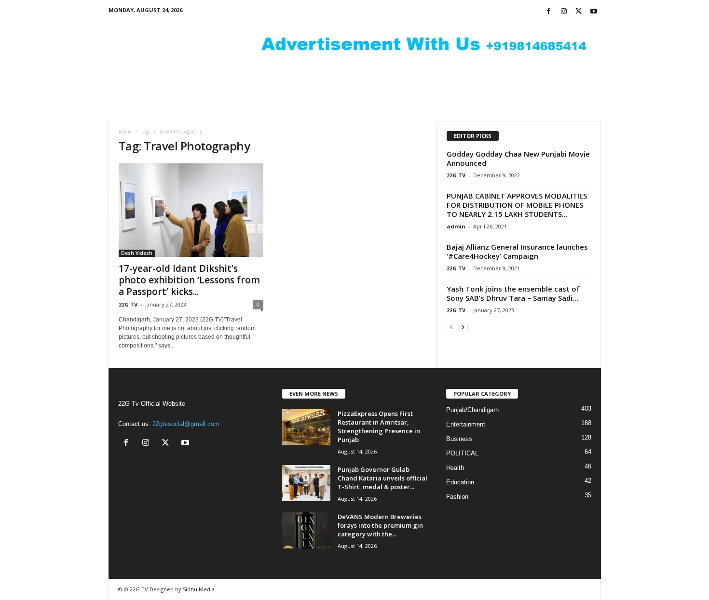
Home (125, 131)
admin (456, 226)
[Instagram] (564, 12)
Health (455, 467)
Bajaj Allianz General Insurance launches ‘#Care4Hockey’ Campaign (517, 251)
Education (460, 482)
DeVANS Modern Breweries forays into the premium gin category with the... (380, 525)
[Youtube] (594, 12)
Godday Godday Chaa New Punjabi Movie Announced (518, 158)
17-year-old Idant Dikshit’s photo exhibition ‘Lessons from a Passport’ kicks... (189, 280)
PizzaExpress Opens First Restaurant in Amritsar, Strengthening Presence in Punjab (379, 426)
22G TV (128, 304)
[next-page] (463, 327)
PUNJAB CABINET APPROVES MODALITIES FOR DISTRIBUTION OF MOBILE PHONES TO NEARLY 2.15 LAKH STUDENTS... (517, 205)
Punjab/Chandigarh (472, 409)
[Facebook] (549, 12)
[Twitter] (579, 12)
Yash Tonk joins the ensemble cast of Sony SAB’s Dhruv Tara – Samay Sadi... (513, 293)
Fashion (457, 496)
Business (459, 438)
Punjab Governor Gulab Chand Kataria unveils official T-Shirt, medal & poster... (382, 478)
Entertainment (465, 424)
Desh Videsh (136, 253)
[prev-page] (451, 327)
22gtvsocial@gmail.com (185, 423)
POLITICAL (462, 453)
